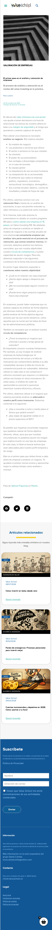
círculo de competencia (22, 251)
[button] (5, 5)
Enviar (11, 809)
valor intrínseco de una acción (31, 117)
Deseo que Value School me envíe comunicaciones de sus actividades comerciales (22, 794)
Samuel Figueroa (19, 485)
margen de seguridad (23, 127)
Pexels (34, 485)
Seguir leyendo (13, 599)
